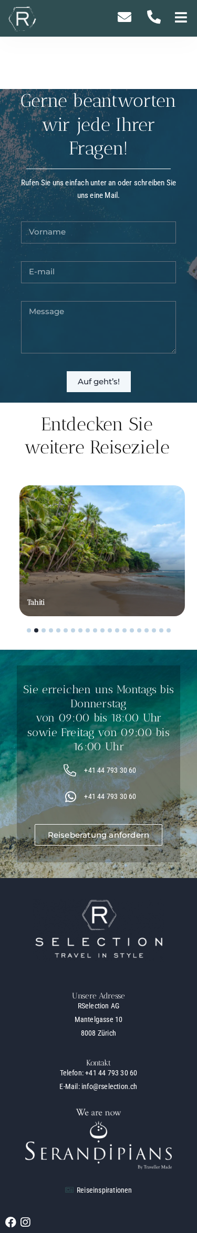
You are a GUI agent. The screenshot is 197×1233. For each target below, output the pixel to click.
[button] (180, 18)
